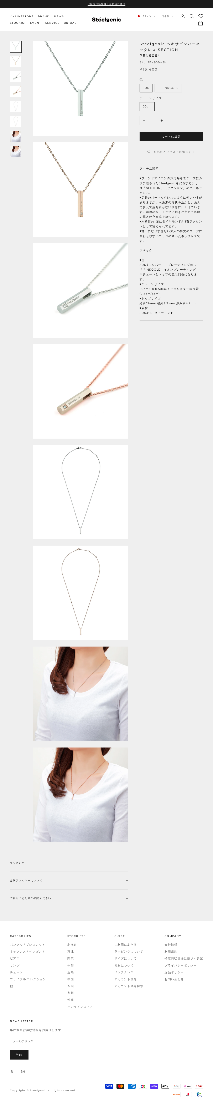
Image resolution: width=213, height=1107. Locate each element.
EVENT (35, 22)
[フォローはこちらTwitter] (12, 1072)
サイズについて (125, 958)
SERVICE (52, 22)
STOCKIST (18, 22)
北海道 (72, 945)
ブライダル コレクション (28, 979)
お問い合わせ (174, 979)
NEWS (59, 16)
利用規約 (171, 951)
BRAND (44, 16)
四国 (70, 986)
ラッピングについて (128, 951)
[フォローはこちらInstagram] (23, 1072)
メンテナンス (124, 972)
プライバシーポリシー (181, 965)
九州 (70, 993)
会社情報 (171, 945)
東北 (70, 951)
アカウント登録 (125, 979)
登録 (19, 1054)
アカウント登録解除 (128, 986)
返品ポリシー (174, 972)
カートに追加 (171, 136)
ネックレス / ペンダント (27, 951)
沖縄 (70, 1000)
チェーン (16, 972)
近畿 (70, 972)
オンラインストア (80, 1007)
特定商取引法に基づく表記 (184, 958)
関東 (70, 958)
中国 (70, 979)
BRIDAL (70, 22)
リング (15, 965)
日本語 (166, 16)
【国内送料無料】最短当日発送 (106, 4)
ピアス (15, 958)
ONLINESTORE (22, 16)
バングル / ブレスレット (27, 945)
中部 (70, 965)
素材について (124, 965)
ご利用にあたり (125, 945)
